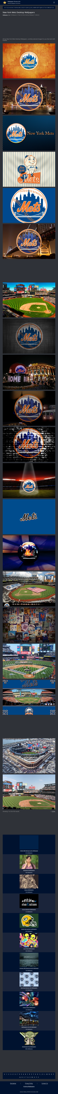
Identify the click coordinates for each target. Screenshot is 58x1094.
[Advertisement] (29, 27)
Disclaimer (13, 1083)
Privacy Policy (29, 1083)
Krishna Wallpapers (29, 1086)
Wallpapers (5, 15)
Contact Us (45, 1083)
